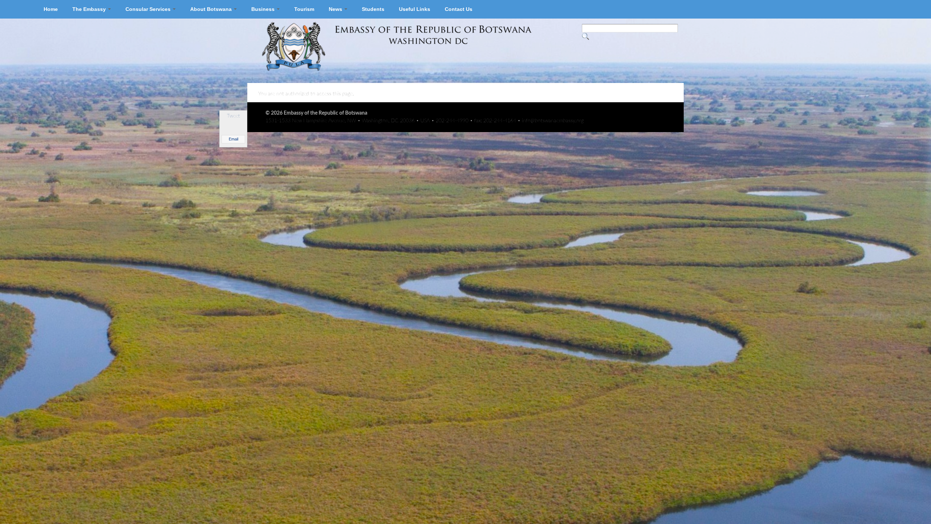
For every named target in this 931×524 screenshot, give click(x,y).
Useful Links (414, 9)
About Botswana (211, 9)
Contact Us (458, 9)
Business (263, 9)
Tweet (233, 116)
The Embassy (89, 9)
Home (51, 9)
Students (373, 9)
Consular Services (148, 9)
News (336, 9)
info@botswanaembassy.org (553, 120)
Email (233, 139)
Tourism (304, 9)
